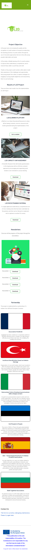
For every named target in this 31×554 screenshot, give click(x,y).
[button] (15, 271)
